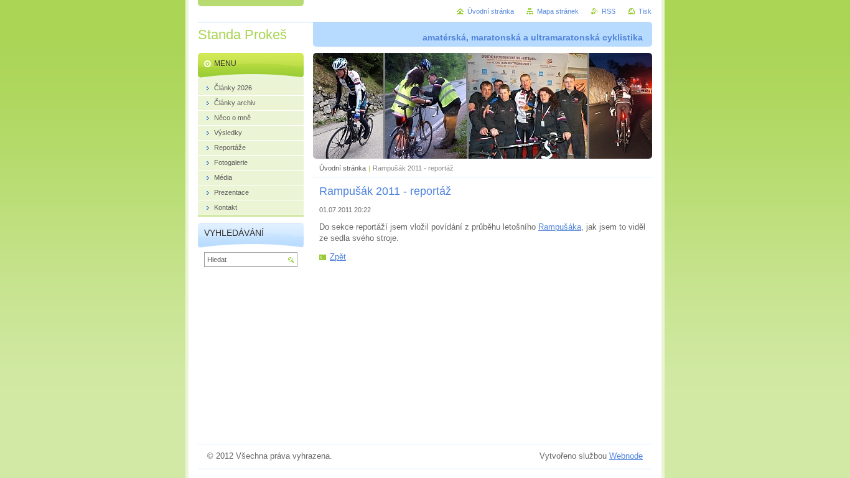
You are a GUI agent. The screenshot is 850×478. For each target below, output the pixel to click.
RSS (608, 11)
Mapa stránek (558, 11)
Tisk (645, 11)
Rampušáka (559, 227)
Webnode (626, 456)
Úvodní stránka (342, 168)
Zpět (338, 256)
